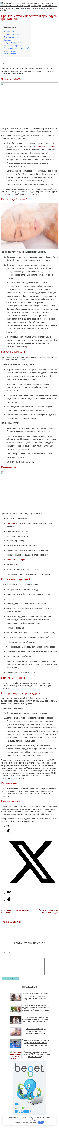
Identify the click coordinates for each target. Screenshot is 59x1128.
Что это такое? (10, 32)
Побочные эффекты (12, 45)
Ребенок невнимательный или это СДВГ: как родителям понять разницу (36, 1054)
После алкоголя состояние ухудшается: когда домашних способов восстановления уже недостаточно (36, 1020)
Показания (8, 40)
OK (41, 1122)
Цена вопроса (9, 54)
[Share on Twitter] (32, 887)
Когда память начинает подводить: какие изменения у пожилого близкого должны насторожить (35, 1008)
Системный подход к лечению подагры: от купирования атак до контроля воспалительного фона (35, 1033)
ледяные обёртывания (44, 146)
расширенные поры (15, 559)
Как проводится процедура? (16, 48)
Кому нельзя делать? (13, 43)
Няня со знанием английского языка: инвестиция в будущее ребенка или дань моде (36, 997)
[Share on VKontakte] (8, 893)
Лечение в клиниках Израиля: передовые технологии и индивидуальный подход (36, 1042)
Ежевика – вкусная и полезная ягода (48, 911)
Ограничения (9, 51)
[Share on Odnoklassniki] (8, 900)
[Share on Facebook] (7, 826)
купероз (10, 599)
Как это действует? (11, 34)
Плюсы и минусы (11, 37)
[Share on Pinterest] (8, 833)
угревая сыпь (12, 523)
